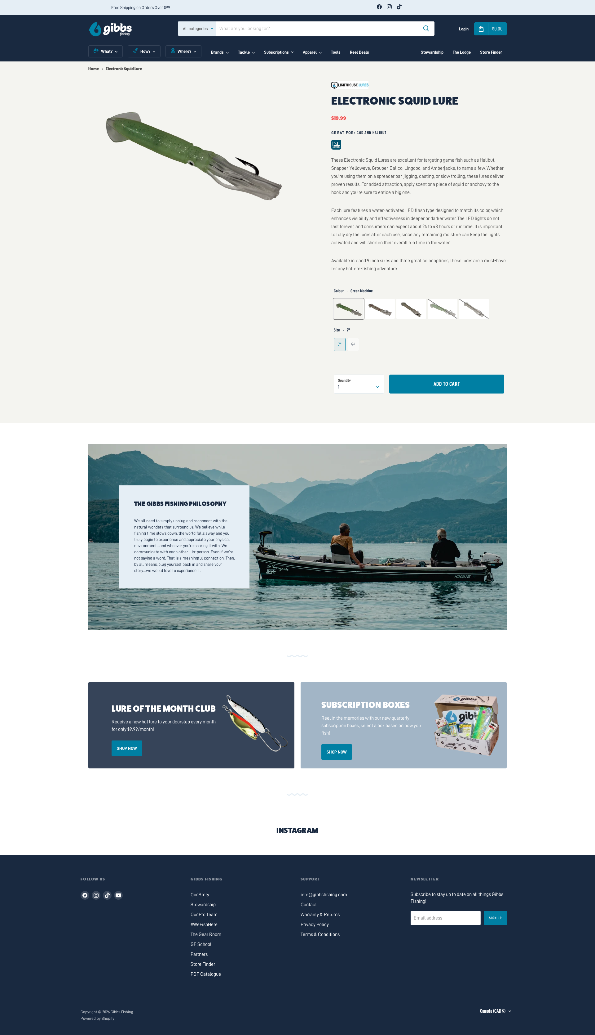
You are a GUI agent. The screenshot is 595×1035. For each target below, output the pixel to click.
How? (145, 51)
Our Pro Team (204, 914)
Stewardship (432, 52)
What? (106, 51)
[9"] (354, 359)
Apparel (310, 52)
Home (93, 69)
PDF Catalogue (206, 974)
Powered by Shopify (97, 1018)
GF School (201, 944)
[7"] (340, 359)
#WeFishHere (204, 924)
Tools (336, 52)
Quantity (344, 380)
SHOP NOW (127, 748)
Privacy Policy (315, 924)
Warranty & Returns (320, 914)
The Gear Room (206, 934)
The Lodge (462, 52)
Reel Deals (359, 52)
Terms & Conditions (320, 934)
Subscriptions (276, 52)
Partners (199, 954)
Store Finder (491, 52)
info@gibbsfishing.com (324, 894)
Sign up (495, 918)
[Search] (426, 28)
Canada (492, 1011)
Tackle (244, 52)
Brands (217, 52)
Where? (184, 51)
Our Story (200, 894)
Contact (309, 904)
